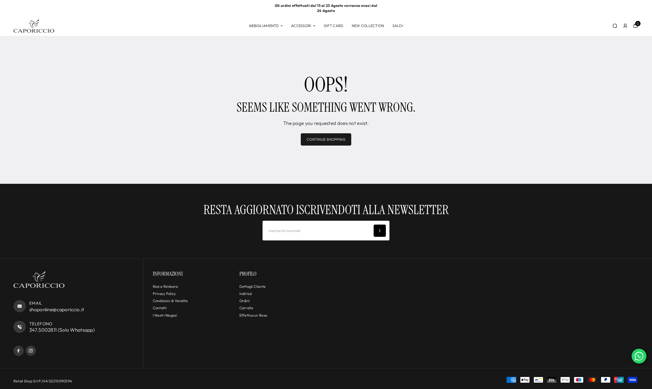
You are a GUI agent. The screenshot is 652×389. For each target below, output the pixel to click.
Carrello (246, 308)
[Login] (625, 26)
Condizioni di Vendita (170, 301)
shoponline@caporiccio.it (56, 309)
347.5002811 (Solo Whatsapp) (62, 330)
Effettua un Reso (253, 315)
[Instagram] (31, 351)
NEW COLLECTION (368, 25)
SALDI (397, 25)
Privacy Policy (164, 293)
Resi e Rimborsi (165, 286)
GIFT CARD (334, 25)
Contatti (160, 308)
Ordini (244, 301)
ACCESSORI (301, 25)
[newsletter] (380, 231)
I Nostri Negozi (165, 315)
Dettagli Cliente (252, 286)
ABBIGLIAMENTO (264, 25)
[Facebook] (18, 351)
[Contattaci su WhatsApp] (639, 356)
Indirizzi (245, 293)
